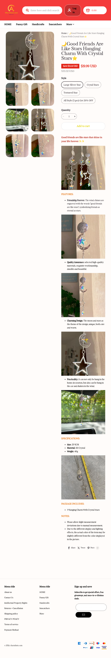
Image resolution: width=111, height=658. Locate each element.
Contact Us (8, 597)
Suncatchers (55, 24)
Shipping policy (11, 613)
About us (8, 592)
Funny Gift (21, 24)
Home (64, 33)
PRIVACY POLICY (11, 619)
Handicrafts (38, 24)
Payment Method (11, 630)
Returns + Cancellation (13, 608)
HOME (7, 24)
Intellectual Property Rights (15, 603)
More (69, 24)
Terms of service (11, 624)
